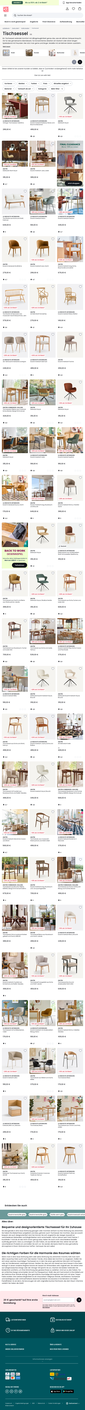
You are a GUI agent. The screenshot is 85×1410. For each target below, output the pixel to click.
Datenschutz (41, 1403)
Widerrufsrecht (9, 1405)
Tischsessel (35, 28)
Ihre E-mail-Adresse (50, 1295)
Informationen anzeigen (42, 1359)
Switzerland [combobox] (73, 1403)
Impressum (8, 1403)
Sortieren (8, 83)
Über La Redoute (56, 1344)
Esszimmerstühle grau (16, 1214)
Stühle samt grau (57, 1214)
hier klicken (46, 1307)
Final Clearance (48, 22)
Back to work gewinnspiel (15, 22)
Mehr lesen (6, 46)
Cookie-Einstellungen (54, 1403)
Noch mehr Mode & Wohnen (59, 1349)
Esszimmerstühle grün (37, 1214)
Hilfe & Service (10, 1344)
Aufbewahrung (66, 22)
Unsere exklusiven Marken (14, 1349)
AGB (33, 1403)
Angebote (34, 22)
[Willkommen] (67, 8)
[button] (79, 8)
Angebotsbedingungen (22, 1403)
